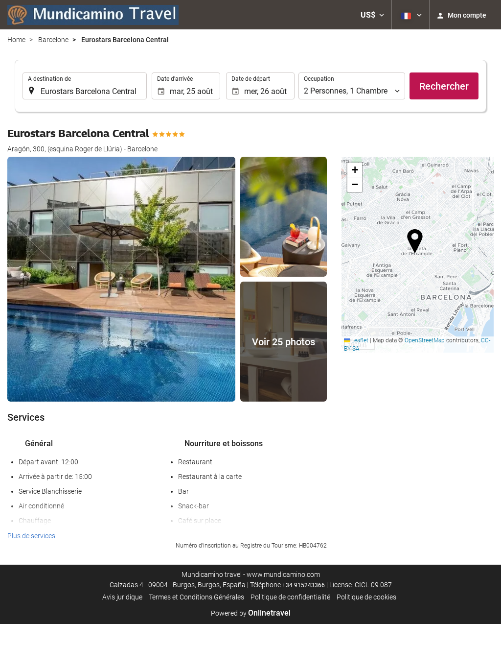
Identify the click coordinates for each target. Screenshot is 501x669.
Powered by (251, 613)
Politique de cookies (366, 597)
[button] (372, 14)
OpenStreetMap (425, 340)
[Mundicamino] (93, 14)
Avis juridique (122, 597)
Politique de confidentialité (290, 597)
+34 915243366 (303, 585)
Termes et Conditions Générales (196, 597)
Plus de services (31, 536)
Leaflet (359, 340)
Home (16, 40)
